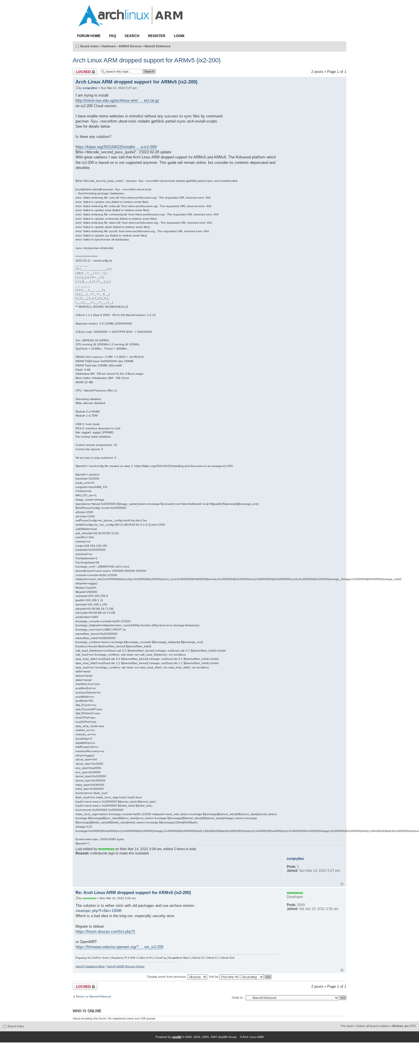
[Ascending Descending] (256, 976)
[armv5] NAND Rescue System (126, 966)
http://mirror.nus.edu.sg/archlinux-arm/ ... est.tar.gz (117, 100)
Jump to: (237, 997)
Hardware (108, 46)
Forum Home (89, 36)
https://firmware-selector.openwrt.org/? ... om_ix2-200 (119, 947)
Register (156, 36)
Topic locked (83, 70)
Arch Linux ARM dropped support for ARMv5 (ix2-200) (147, 60)
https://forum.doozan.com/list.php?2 (105, 931)
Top (341, 883)
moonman (106, 849)
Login (179, 36)
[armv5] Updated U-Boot (90, 966)
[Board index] (131, 24)
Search (132, 36)
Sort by (214, 976)
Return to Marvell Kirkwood (93, 996)
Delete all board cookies (372, 1026)
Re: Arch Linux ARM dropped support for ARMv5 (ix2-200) (133, 892)
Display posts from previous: (167, 976)
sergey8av (90, 87)
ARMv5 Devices (130, 46)
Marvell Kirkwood (157, 46)
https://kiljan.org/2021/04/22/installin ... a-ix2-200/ (116, 147)
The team (346, 1026)
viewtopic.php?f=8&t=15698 (98, 911)
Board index (89, 46)
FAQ (112, 36)
